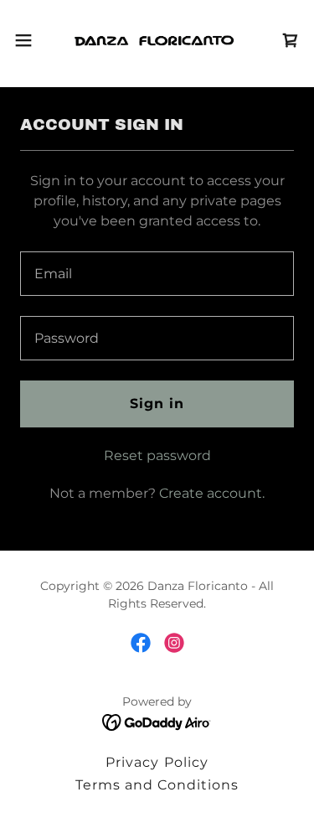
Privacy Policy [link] (157, 762)
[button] (29, 40)
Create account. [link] (212, 493)
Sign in (157, 404)
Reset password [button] (157, 455)
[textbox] (157, 273)
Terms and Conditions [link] (157, 785)
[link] (156, 40)
